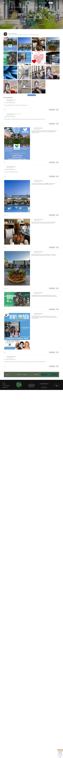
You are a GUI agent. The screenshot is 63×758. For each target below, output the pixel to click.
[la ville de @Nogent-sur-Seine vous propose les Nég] (10, 58)
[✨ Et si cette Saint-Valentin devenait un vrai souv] (38, 58)
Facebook (54, 385)
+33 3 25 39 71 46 (44, 387)
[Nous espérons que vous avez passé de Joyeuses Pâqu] (53, 44)
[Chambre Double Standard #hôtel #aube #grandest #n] (10, 87)
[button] (57, 3)
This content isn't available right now (10, 102)
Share (57, 109)
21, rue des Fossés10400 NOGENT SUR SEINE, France (31, 385)
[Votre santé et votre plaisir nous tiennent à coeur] (38, 44)
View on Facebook (52, 109)
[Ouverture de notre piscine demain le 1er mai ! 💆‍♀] (24, 44)
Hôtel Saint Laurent (13, 171)
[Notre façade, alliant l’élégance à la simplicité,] (38, 72)
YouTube (56, 385)
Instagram (58, 385)
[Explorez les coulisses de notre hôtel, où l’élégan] (24, 72)
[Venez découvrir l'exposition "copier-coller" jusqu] (10, 44)
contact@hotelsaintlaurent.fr (44, 383)
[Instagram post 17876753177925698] (24, 87)
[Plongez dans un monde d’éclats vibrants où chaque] (10, 72)
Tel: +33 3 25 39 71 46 (42, 2)
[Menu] (3, 2)
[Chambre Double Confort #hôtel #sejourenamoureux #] (53, 72)
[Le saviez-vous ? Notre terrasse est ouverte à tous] (53, 58)
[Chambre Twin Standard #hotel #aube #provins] (38, 87)
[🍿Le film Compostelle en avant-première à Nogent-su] (24, 58)
